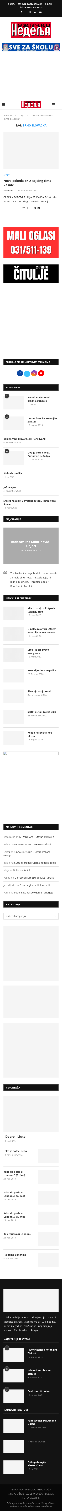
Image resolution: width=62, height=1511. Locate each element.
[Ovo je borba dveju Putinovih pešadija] (13, 458)
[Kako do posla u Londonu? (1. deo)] (48, 1218)
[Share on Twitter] (31, 208)
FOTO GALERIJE (31, 1497)
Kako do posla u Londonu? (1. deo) (14, 1215)
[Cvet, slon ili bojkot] (13, 1396)
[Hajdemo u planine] (48, 1260)
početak (7, 115)
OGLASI (48, 4)
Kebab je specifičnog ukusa (40, 734)
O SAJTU (11, 4)
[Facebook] (21, 12)
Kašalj (27, 870)
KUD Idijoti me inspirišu (42, 670)
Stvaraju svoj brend (39, 691)
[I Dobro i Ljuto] (31, 1114)
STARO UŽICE (16, 1493)
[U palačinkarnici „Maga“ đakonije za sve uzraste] (13, 634)
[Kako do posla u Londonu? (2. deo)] (48, 1198)
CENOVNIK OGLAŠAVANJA (30, 4)
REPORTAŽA (44, 1489)
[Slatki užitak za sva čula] (13, 717)
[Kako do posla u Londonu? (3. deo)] (48, 1177)
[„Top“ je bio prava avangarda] (13, 655)
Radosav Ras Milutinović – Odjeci (31, 544)
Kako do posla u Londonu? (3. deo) (14, 1173)
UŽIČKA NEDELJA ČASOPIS (31, 7)
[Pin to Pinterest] (35, 208)
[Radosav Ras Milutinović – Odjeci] (13, 1426)
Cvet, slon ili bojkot (39, 1391)
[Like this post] (23, 208)
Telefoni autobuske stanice (39, 1372)
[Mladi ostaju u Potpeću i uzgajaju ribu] (13, 613)
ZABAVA (49, 1493)
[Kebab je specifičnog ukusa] (13, 738)
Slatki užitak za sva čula (42, 712)
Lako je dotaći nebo (15, 1151)
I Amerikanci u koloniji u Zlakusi (42, 419)
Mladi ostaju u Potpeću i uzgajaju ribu (42, 610)
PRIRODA (30, 1489)
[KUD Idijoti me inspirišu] (13, 675)
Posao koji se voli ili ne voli (34, 885)
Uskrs (6, 852)
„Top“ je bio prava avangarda (38, 651)
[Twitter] (25, 12)
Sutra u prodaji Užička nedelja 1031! (35, 862)
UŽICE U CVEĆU (34, 1493)
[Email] (40, 12)
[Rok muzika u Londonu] (48, 1239)
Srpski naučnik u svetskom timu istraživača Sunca (29, 502)
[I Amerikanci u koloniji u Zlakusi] (13, 423)
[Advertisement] (31, 78)
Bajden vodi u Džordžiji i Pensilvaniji (24, 438)
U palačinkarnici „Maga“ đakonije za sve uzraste (42, 630)
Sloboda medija (12, 473)
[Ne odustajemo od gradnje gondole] (13, 402)
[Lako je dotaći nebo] (48, 1156)
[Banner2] (31, 1002)
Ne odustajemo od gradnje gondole (39, 399)
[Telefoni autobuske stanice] (13, 1375)
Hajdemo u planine (14, 1254)
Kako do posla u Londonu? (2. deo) (14, 1194)
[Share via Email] (39, 208)
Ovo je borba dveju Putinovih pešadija (39, 454)
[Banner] (31, 1050)
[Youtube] (35, 12)
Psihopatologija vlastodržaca (37, 1463)
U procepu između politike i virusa (34, 877)
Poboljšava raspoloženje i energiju (34, 892)
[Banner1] (31, 953)
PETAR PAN (17, 1489)
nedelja (9, 190)
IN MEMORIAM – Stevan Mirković (35, 836)
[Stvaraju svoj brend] (13, 696)
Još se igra (9, 487)
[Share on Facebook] (27, 208)
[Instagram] (30, 12)
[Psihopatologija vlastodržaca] (13, 1467)
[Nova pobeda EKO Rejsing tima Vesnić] (31, 150)
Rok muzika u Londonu (17, 1234)
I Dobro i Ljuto (14, 1136)
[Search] (58, 104)
